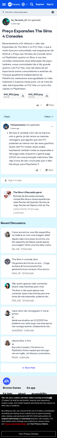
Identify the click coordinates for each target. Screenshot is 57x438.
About (22, 393)
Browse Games (12, 387)
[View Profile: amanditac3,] (7, 313)
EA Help (7, 393)
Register (40, 4)
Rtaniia (15, 357)
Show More (30, 367)
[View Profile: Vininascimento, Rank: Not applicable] (6, 126)
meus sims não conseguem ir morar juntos (30, 312)
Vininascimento (18, 125)
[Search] (31, 4)
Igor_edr (15, 249)
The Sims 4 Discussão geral (16, 12)
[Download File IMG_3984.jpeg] (23, 96)
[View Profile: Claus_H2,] (7, 261)
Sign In (50, 4)
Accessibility (39, 393)
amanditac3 (17, 330)
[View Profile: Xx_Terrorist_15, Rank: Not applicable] (6, 21)
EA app (31, 387)
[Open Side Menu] (4, 4)
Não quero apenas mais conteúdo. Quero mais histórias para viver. (30, 285)
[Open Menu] (53, 12)
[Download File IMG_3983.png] (47, 96)
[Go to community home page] (14, 4)
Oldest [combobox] (48, 116)
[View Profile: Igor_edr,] (7, 234)
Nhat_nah (16, 300)
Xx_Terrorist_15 (19, 20)
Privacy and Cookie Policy (15, 424)
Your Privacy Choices (28, 434)
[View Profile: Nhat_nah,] (7, 286)
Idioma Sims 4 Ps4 (21, 340)
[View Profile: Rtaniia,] (7, 343)
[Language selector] (24, 4)
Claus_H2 (16, 273)
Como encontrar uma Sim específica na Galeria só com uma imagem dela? (31, 234)
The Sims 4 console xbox (25, 259)
